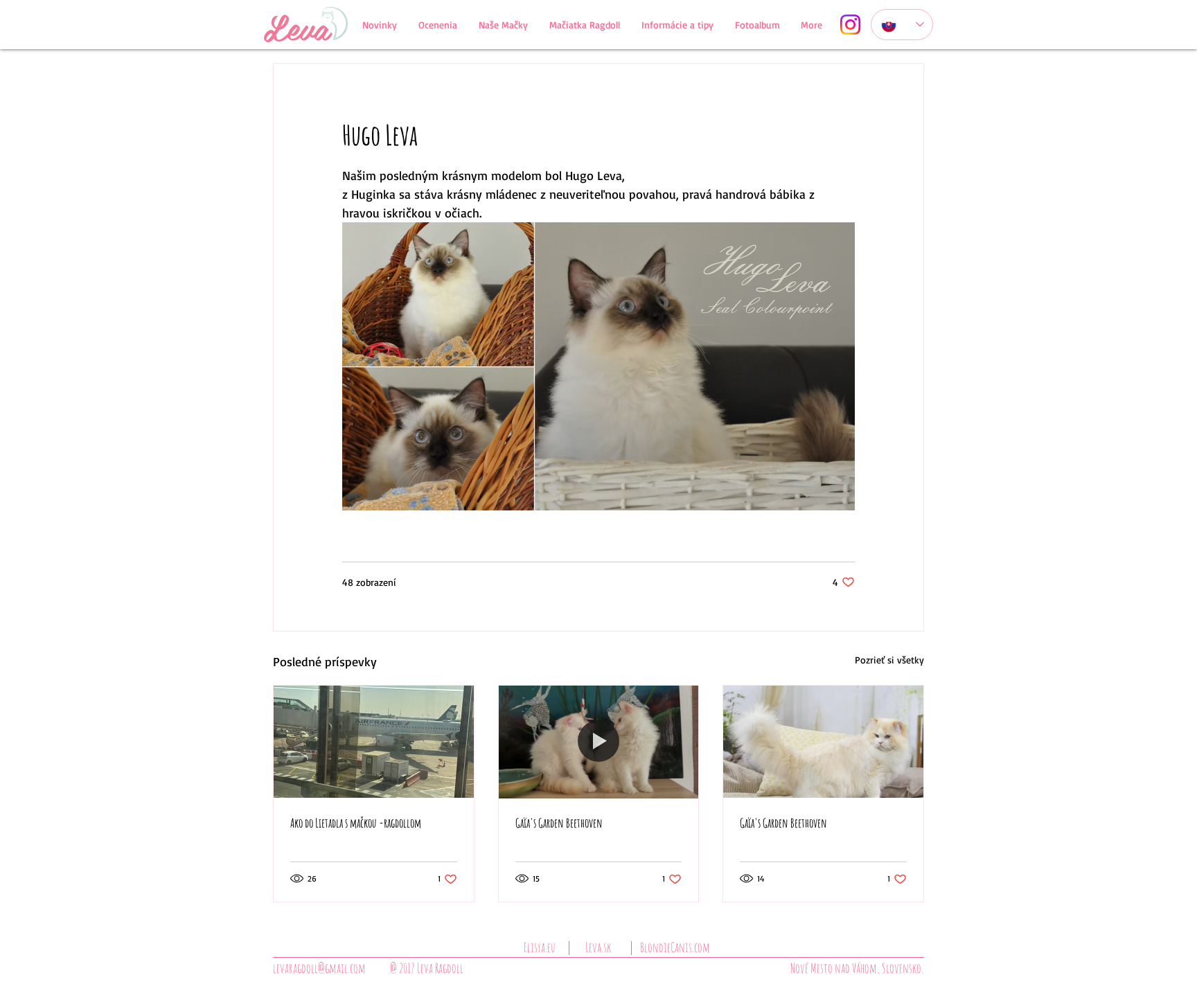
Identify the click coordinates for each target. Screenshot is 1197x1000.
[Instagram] (850, 24)
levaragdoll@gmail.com (319, 968)
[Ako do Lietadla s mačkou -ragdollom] (374, 742)
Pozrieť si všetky (889, 660)
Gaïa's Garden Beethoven (559, 822)
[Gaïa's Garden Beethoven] (599, 742)
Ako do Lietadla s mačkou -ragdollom (355, 822)
